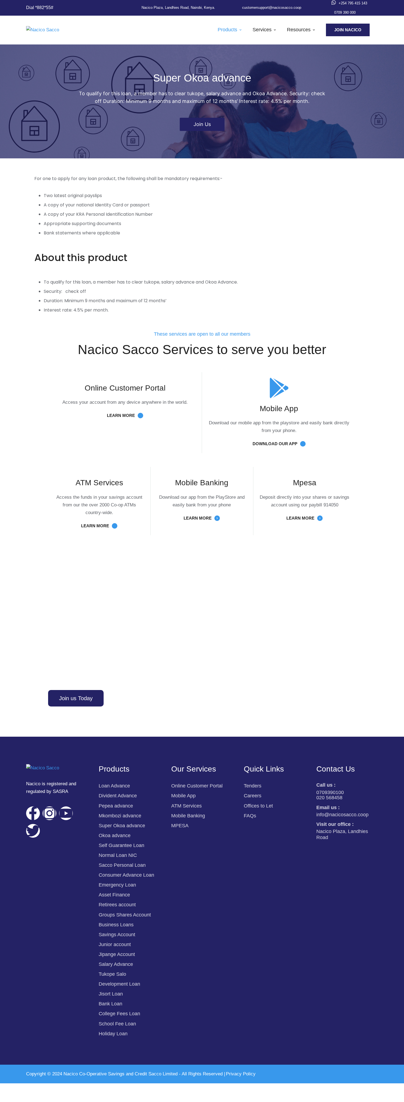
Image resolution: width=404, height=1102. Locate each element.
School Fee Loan (117, 1024)
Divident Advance (118, 795)
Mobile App (183, 795)
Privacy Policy (241, 1073)
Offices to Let (258, 806)
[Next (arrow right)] (34, 1098)
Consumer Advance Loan (126, 875)
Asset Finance (114, 895)
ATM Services (186, 806)
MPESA (180, 825)
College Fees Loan (119, 1013)
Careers (252, 795)
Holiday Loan (113, 1033)
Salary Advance (116, 964)
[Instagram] (49, 813)
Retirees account (117, 904)
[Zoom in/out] (11, 1088)
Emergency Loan (117, 885)
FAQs (250, 815)
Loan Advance (114, 786)
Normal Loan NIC (118, 855)
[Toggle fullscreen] (34, 1088)
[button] (40, 8)
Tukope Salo (112, 974)
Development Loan (119, 984)
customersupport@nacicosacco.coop (271, 7)
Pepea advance (116, 806)
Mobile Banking (188, 815)
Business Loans (116, 924)
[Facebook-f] (33, 813)
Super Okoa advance (122, 825)
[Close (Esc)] (81, 1088)
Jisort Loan (111, 994)
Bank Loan (110, 1003)
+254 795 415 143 (353, 3)
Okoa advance (115, 835)
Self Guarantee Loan (121, 845)
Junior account (115, 944)
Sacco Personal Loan (122, 865)
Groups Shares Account (125, 915)
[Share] (58, 1088)
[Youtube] (66, 813)
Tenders (252, 786)
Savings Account (117, 934)
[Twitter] (33, 831)
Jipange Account (117, 954)
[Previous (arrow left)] (11, 1098)
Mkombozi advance (120, 815)
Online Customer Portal (197, 786)
